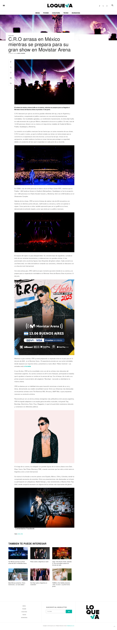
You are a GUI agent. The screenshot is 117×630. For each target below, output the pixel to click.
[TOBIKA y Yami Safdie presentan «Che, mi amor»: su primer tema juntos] (62, 574)
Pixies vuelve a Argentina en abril (39, 561)
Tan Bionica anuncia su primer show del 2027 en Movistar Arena (17, 562)
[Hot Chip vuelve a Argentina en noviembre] (40, 574)
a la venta (27, 366)
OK (69, 611)
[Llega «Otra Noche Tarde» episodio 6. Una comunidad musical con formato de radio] (62, 553)
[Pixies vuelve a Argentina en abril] (40, 553)
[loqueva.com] (14, 5)
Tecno (65, 13)
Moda (37, 13)
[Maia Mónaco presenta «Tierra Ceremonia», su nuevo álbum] (18, 574)
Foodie (46, 13)
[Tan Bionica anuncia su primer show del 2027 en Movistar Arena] (18, 553)
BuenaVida (76, 13)
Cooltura (56, 13)
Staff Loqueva (21, 53)
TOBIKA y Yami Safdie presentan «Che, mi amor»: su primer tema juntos (61, 584)
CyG (22, 534)
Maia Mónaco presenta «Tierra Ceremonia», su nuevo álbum (16, 583)
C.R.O (19, 534)
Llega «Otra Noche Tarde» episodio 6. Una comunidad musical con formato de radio (62, 563)
